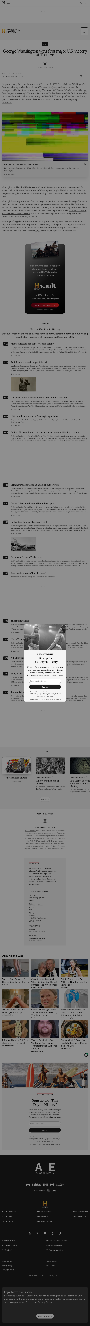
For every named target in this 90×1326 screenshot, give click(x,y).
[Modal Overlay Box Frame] (45, 663)
